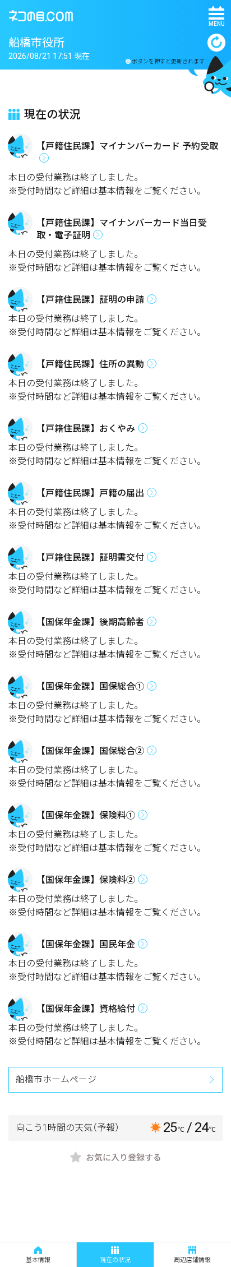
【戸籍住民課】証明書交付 (90, 557)
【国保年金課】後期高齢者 (90, 622)
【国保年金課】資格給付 (85, 1009)
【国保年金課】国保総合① (90, 686)
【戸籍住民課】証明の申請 (90, 299)
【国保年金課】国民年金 (85, 944)
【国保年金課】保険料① (85, 815)
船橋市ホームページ (56, 1079)
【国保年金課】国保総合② (90, 751)
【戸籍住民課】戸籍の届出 (90, 493)
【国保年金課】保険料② (85, 880)
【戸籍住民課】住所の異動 (90, 364)
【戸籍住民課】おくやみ (85, 428)
